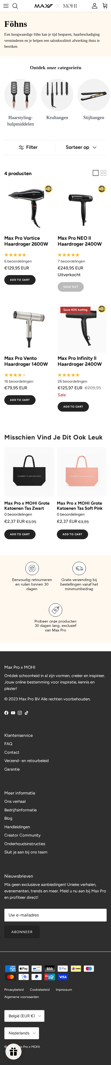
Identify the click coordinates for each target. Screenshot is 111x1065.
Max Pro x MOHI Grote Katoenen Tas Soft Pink (80, 506)
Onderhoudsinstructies (24, 843)
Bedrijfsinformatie (20, 810)
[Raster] (103, 173)
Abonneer (22, 932)
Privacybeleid (14, 990)
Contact (11, 752)
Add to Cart (20, 280)
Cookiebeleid (40, 990)
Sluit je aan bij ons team (25, 852)
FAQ (8, 743)
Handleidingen (17, 826)
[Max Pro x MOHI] (55, 6)
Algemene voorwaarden (21, 997)
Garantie (12, 769)
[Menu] (6, 6)
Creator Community (22, 835)
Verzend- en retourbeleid (26, 760)
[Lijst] (95, 173)
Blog (8, 818)
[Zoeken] (18, 6)
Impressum (64, 990)
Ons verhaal (15, 801)
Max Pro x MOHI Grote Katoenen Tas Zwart (27, 506)
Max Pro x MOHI (28, 1047)
